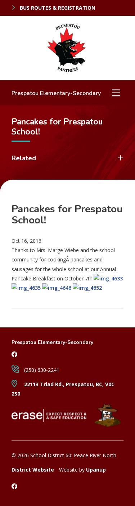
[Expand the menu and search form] (115, 92)
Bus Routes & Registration (56, 8)
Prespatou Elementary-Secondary (56, 93)
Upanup (96, 469)
